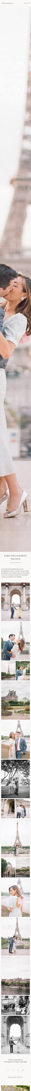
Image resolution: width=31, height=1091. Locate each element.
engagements (15, 562)
